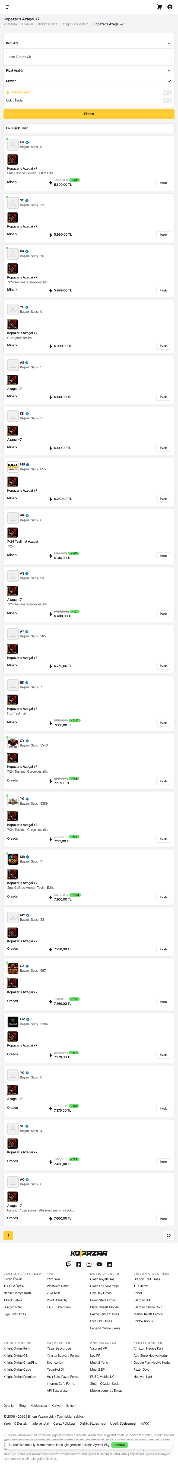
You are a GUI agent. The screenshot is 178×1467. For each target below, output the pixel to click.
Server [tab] (11, 81)
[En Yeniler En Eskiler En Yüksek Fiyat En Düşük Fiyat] (89, 128)
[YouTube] (99, 1264)
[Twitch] (68, 1264)
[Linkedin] (109, 1264)
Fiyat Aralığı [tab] (14, 71)
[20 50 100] (169, 1235)
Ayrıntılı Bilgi (101, 1445)
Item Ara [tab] (12, 43)
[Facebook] (79, 1264)
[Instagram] (89, 1264)
